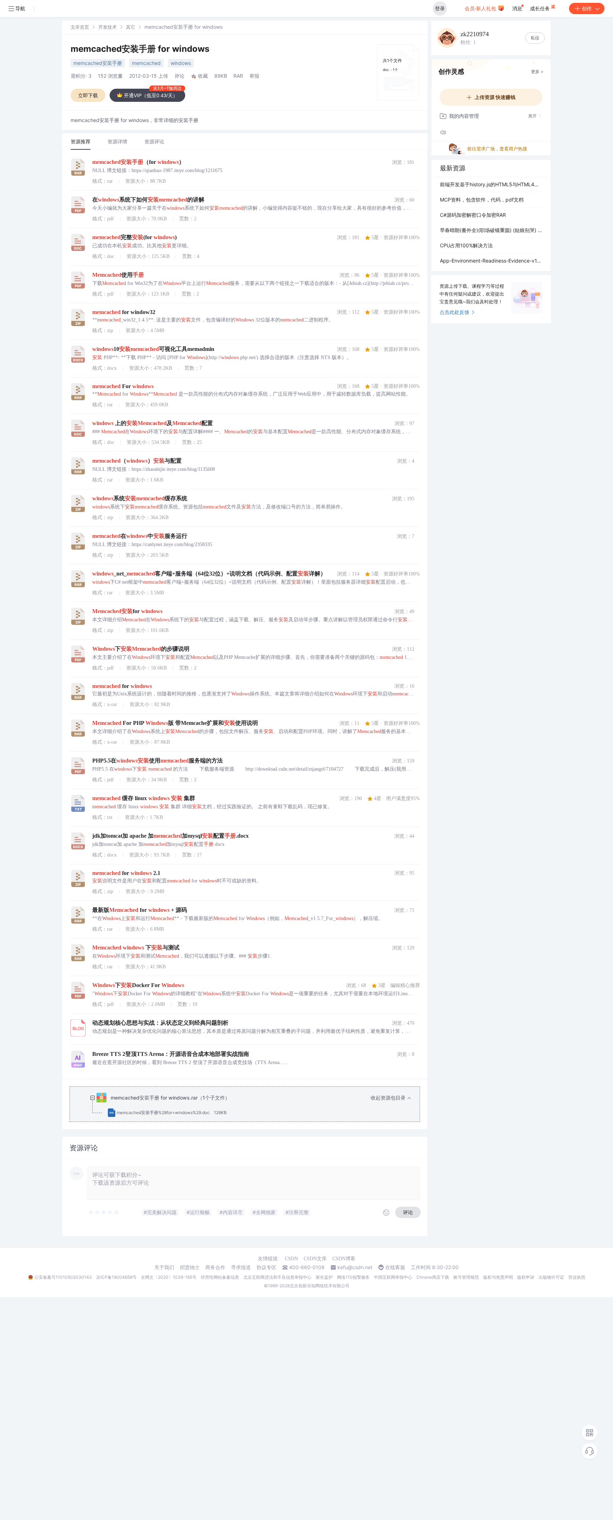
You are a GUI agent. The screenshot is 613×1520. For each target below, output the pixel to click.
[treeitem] (250, 1105)
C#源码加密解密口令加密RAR (473, 215)
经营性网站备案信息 (220, 1277)
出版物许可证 (551, 1277)
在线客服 (395, 1267)
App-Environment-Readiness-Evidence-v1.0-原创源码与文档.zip (491, 261)
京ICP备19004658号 (116, 1277)
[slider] (104, 1212)
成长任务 (540, 8)
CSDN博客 (343, 1258)
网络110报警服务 (353, 1277)
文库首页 (80, 27)
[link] (80, 27)
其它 (130, 27)
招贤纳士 (190, 1267)
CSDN (291, 1258)
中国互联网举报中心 (393, 1277)
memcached (146, 63)
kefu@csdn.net (354, 1267)
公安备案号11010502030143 (63, 1277)
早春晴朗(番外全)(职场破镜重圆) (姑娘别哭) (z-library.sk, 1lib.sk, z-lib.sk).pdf (491, 230)
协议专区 (266, 1267)
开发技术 (107, 27)
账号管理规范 (466, 1277)
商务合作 (215, 1267)
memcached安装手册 (97, 63)
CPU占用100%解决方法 (466, 245)
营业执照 (576, 1277)
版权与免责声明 (498, 1277)
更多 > (537, 71)
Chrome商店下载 (432, 1277)
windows (181, 63)
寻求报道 (241, 1267)
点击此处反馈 (454, 312)
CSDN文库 (315, 1258)
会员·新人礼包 (481, 8)
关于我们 (164, 1267)
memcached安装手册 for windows (140, 49)
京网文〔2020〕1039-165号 (169, 1277)
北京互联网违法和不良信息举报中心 (277, 1277)
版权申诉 (525, 1277)
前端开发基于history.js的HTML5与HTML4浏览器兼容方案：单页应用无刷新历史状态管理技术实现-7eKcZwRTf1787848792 (491, 184)
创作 (587, 8)
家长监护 (324, 1277)
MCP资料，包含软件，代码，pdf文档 (482, 200)
